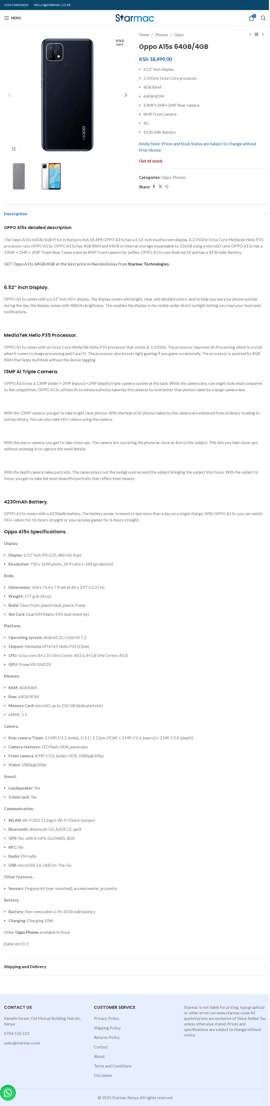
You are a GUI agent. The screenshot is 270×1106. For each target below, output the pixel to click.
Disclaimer (103, 1075)
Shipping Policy (107, 1027)
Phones (161, 34)
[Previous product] (250, 34)
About (99, 1056)
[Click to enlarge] (14, 149)
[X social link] (160, 186)
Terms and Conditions (113, 1065)
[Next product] (263, 34)
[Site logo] (135, 17)
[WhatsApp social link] (167, 186)
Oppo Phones (27, 932)
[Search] (263, 18)
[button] (9, 95)
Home (144, 34)
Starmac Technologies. (149, 264)
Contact (101, 1046)
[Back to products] (256, 34)
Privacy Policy (106, 1018)
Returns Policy (107, 1037)
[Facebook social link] (154, 186)
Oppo (179, 34)
